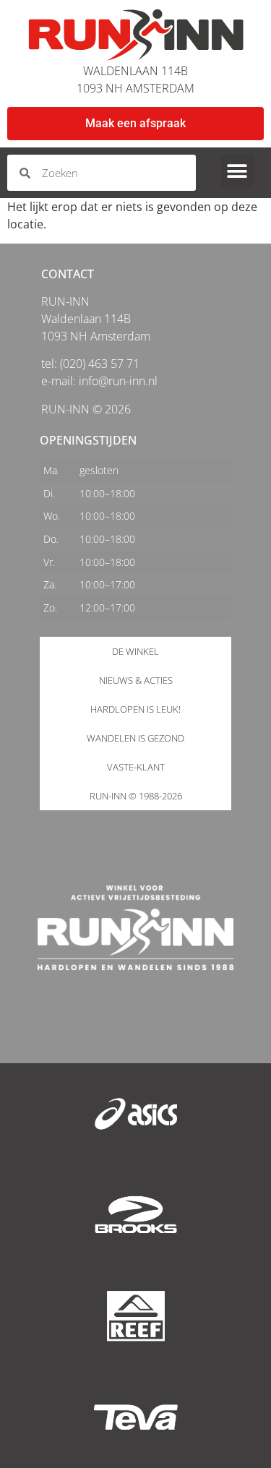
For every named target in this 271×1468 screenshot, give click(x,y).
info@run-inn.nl (118, 381)
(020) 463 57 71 (99, 364)
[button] (237, 171)
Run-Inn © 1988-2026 (136, 795)
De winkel (135, 651)
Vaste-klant (136, 766)
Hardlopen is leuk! (135, 709)
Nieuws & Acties (136, 680)
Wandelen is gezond (135, 737)
